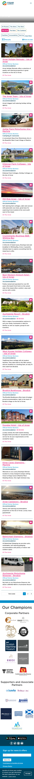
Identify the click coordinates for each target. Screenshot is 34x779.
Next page (11, 593)
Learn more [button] (12, 776)
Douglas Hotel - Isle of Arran (16, 425)
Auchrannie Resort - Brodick (16, 314)
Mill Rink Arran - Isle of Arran (16, 199)
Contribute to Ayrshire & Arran (13, 763)
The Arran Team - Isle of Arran (17, 96)
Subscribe (7, 760)
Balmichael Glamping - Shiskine (18, 537)
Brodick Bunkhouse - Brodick (16, 390)
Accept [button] (27, 773)
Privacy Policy (7, 766)
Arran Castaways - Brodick (15, 502)
